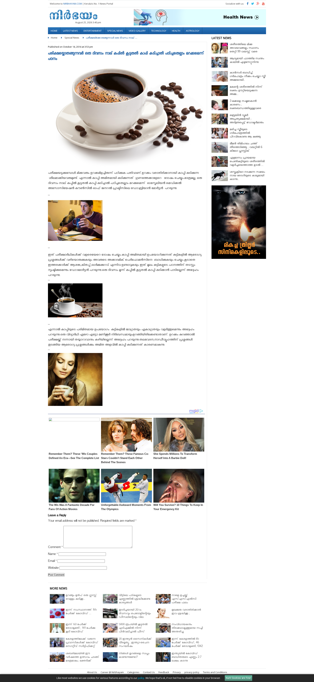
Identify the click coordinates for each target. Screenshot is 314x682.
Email (52, 561)
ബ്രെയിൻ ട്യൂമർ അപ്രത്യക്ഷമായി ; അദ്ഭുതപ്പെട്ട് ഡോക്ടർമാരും (247, 119)
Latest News (70, 30)
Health (176, 30)
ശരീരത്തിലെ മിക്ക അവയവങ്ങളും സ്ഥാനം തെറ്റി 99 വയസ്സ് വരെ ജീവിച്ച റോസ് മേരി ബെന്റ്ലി (246, 50)
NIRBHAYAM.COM (72, 3)
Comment (55, 547)
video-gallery (137, 30)
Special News (115, 30)
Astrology (192, 30)
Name (53, 554)
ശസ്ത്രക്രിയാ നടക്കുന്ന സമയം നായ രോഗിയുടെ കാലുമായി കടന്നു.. (247, 176)
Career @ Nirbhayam (112, 672)
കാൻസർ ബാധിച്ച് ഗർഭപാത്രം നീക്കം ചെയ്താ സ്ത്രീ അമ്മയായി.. (247, 77)
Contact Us (149, 672)
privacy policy (191, 672)
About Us (92, 672)
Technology (158, 30)
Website (53, 568)
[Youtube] (263, 4)
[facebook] (248, 4)
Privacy (177, 672)
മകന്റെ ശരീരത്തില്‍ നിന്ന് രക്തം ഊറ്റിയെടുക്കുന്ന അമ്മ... (246, 91)
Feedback (163, 672)
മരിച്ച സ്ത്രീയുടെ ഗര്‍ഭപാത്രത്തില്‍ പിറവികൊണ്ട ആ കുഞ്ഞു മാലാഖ (245, 135)
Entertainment (93, 30)
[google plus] (258, 4)
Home (54, 30)
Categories (133, 672)
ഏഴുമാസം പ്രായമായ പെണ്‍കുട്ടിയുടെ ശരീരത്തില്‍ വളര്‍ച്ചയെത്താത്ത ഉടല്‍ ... (247, 162)
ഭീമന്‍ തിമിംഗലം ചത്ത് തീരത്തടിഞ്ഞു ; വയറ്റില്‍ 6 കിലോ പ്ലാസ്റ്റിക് (246, 147)
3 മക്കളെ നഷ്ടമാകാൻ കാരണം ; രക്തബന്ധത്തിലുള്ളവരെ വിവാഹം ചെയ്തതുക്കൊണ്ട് (245, 107)
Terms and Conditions (215, 672)
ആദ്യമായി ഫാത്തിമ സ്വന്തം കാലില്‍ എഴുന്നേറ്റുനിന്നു (247, 61)
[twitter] (252, 4)
